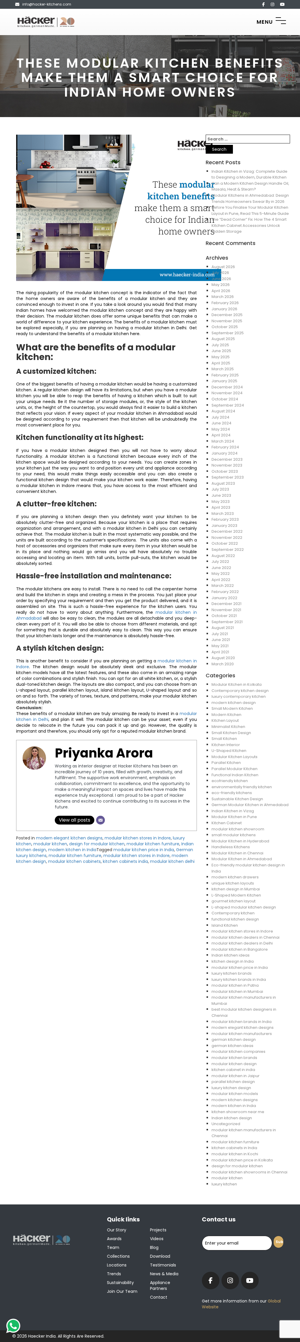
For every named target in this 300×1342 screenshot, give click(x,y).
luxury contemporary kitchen (239, 696)
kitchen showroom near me (238, 1112)
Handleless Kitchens (231, 847)
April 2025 (221, 363)
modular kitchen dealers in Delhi (242, 943)
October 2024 (225, 399)
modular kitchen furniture (153, 844)
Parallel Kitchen (226, 762)
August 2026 (223, 267)
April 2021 (220, 652)
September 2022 (228, 549)
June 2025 (221, 351)
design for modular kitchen (97, 844)
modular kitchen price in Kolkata (242, 1160)
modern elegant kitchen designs (69, 838)
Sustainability (120, 1283)
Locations (117, 1265)
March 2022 (223, 585)
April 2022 (221, 579)
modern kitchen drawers (235, 877)
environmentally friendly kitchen (242, 787)
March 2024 (223, 441)
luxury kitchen (224, 1184)
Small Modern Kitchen (232, 708)
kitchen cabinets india (125, 861)
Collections (118, 1256)
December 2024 (227, 387)
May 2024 (221, 429)
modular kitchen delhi (172, 861)
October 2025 (225, 327)
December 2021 (226, 603)
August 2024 (223, 411)
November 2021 (226, 610)
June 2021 (221, 639)
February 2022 (225, 591)
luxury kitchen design (231, 1088)
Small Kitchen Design (231, 733)
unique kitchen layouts (233, 883)
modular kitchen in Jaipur (236, 1076)
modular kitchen (50, 844)
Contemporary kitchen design (240, 690)
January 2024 (225, 453)
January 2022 (224, 598)
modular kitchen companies (238, 1051)
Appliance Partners (160, 1285)
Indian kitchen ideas (231, 955)
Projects (158, 1230)
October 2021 (224, 615)
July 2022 (220, 561)
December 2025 (227, 315)
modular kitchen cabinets (74, 861)
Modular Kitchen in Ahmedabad (242, 859)
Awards (114, 1239)
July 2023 (220, 489)
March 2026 (223, 296)
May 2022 (221, 573)
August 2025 (223, 339)
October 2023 (225, 471)
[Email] (100, 820)
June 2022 (221, 567)
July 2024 (220, 417)
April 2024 (221, 435)
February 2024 (225, 447)
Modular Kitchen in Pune (234, 817)
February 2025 (225, 375)
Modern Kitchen (226, 714)
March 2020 (223, 664)
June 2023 (221, 495)
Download (160, 1256)
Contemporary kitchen (233, 913)
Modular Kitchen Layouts (235, 757)
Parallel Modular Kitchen (235, 769)
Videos (156, 1239)
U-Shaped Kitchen (229, 750)
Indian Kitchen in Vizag (233, 811)
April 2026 (221, 291)
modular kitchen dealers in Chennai (245, 937)
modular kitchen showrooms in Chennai (249, 1172)
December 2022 (227, 531)
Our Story (116, 1230)
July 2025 (220, 345)
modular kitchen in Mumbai (237, 991)
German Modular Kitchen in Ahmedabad (250, 805)
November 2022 (227, 537)
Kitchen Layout (225, 720)
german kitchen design (234, 1039)
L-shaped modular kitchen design (244, 907)
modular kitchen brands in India (242, 1021)
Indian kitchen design (232, 1118)
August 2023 (223, 483)
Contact (158, 1297)
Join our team (122, 1291)
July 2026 (220, 272)
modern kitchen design (234, 702)
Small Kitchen (224, 738)
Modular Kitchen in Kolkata (237, 684)
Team (113, 1247)
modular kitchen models (235, 1093)
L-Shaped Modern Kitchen (236, 895)
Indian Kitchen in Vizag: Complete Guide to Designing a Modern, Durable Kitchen (249, 174)
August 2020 (223, 658)
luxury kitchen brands (232, 973)
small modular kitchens (234, 835)
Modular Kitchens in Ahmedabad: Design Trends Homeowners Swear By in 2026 (250, 198)
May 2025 (221, 357)
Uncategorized (226, 1124)
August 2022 (223, 555)
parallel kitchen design (233, 1081)
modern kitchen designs (235, 1100)
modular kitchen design (234, 1064)
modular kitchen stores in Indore (138, 838)
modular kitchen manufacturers (242, 1033)
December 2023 (227, 459)
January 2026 (224, 309)
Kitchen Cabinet (227, 823)
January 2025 (224, 381)
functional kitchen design (235, 919)
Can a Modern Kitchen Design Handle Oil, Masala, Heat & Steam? (250, 186)
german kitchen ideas (232, 1045)
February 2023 (225, 519)
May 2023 (221, 501)
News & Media (164, 1274)
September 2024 (228, 405)
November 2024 (227, 393)
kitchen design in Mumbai (236, 889)
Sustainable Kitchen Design (237, 799)
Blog (154, 1247)
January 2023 (224, 525)
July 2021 (220, 634)
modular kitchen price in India (143, 850)
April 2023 (221, 507)
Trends (114, 1274)
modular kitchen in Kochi (235, 1154)
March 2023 (223, 513)
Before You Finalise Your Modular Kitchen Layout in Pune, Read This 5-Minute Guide (250, 210)
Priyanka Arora (104, 753)
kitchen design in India (233, 961)
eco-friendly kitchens (232, 793)
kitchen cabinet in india (233, 1069)
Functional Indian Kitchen (235, 775)
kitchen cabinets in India (234, 1148)
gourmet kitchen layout (233, 901)
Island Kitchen (225, 925)
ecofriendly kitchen (230, 781)
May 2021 (220, 646)
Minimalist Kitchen (228, 726)
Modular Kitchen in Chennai (237, 853)
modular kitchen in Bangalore (240, 949)
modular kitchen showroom (238, 829)
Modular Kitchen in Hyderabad (240, 841)
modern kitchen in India (72, 850)
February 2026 (225, 303)
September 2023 (228, 477)
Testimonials (163, 1265)
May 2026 (221, 284)
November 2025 (227, 321)
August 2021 (223, 627)
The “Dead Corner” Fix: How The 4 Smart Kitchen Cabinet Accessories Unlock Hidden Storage (249, 225)
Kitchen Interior (226, 745)
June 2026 (221, 279)
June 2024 (221, 423)
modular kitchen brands (234, 1057)
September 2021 (227, 622)
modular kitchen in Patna (235, 985)
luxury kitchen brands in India (239, 979)
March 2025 (223, 369)
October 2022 (225, 543)
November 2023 (227, 465)
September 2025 (228, 333)
